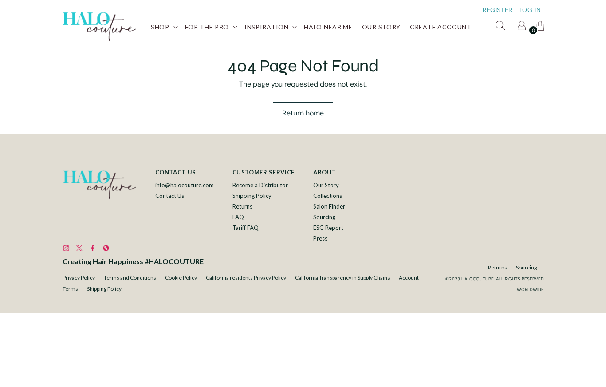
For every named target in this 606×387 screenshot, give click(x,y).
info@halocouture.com (184, 185)
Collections (327, 195)
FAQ (238, 217)
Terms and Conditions (130, 277)
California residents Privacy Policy (246, 277)
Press (320, 238)
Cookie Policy (181, 277)
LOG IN (530, 10)
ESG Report (328, 227)
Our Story (326, 185)
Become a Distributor (260, 185)
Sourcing (324, 217)
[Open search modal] (502, 27)
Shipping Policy (252, 195)
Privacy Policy (79, 277)
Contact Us (169, 195)
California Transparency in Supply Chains (342, 277)
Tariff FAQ (245, 227)
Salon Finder (329, 206)
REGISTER (497, 10)
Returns (242, 206)
